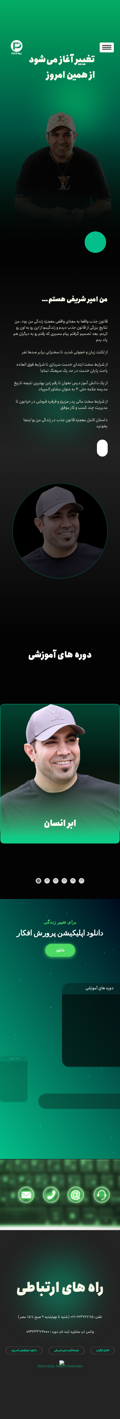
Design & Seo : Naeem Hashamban (60, 1366)
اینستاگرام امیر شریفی (66, 1350)
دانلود (60, 950)
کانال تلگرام (102, 1350)
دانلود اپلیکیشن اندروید (24, 1350)
